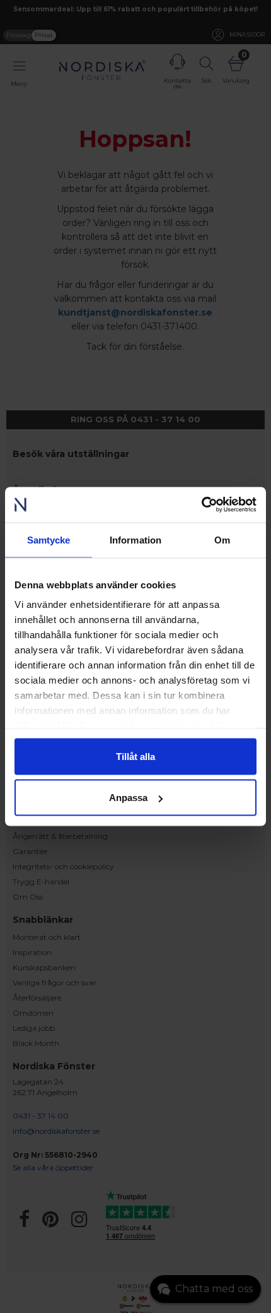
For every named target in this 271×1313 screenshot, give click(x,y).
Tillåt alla (135, 756)
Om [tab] (222, 539)
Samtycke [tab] (49, 539)
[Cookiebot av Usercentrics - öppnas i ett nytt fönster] (201, 505)
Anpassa (128, 797)
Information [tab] (135, 539)
